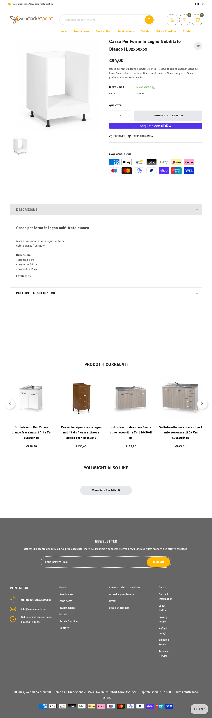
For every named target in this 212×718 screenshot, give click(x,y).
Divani (112, 601)
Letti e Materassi (119, 608)
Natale (63, 614)
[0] (184, 20)
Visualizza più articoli (106, 490)
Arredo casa (66, 594)
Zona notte (65, 601)
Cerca (162, 587)
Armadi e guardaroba (121, 594)
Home (63, 31)
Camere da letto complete (124, 587)
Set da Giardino (68, 621)
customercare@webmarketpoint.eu (32, 4)
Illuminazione (67, 608)
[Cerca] (149, 19)
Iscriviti (158, 561)
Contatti (188, 31)
